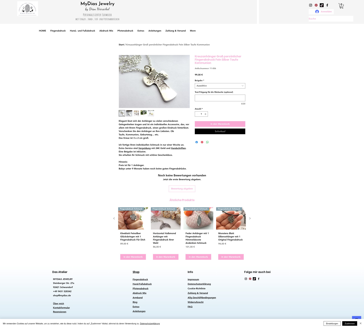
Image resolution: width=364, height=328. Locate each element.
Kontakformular (61, 307)
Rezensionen (59, 311)
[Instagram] (311, 5)
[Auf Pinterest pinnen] (202, 142)
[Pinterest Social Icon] (316, 5)
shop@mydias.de (62, 295)
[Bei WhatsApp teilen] (207, 142)
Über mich (58, 303)
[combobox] (220, 86)
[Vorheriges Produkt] (114, 218)
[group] (182, 234)
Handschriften (178, 148)
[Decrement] (197, 114)
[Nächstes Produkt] (250, 218)
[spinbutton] (201, 114)
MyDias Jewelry (97, 3)
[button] (341, 6)
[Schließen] (360, 323)
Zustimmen (350, 323)
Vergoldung (144, 148)
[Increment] (205, 114)
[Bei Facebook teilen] (196, 142)
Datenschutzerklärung (199, 284)
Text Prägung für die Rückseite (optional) (214, 92)
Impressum (193, 279)
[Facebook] (327, 5)
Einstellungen (332, 323)
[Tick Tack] (322, 5)
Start (121, 44)
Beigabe (199, 80)
